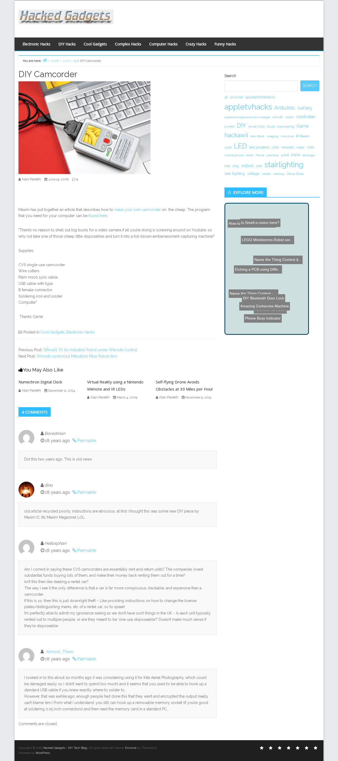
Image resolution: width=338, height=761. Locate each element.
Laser (228, 147)
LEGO (275, 147)
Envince (130, 748)
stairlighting (283, 164)
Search (230, 76)
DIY (241, 125)
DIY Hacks (67, 43)
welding (278, 173)
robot (247, 165)
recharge (308, 155)
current (229, 126)
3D (226, 97)
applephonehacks (260, 97)
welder (266, 173)
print (285, 155)
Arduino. (284, 108)
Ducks (271, 126)
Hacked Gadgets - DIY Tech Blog (65, 748)
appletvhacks (248, 106)
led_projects (259, 147)
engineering (286, 126)
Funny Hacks (225, 43)
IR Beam (303, 136)
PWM (295, 155)
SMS (259, 166)
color (289, 117)
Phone (260, 155)
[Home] (45, 60)
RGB (227, 166)
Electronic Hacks (36, 43)
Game (302, 126)
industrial (287, 136)
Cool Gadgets (95, 43)
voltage (253, 173)
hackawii (236, 135)
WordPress (42, 753)
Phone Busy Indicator (259, 318)
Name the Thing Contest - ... (252, 283)
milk (310, 147)
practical (273, 155)
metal (300, 147)
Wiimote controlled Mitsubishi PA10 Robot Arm (76, 356)
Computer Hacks (163, 43)
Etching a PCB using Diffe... (261, 273)
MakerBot (287, 147)
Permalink (86, 440)
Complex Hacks (128, 43)
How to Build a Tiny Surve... (252, 222)
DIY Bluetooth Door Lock (259, 306)
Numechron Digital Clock (40, 381)
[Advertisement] (220, 17)
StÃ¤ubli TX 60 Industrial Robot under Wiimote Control (90, 350)
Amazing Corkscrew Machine (276, 299)
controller (305, 116)
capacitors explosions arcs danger (247, 117)
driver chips (256, 126)
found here (97, 216)
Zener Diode (295, 173)
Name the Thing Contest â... (279, 226)
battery (305, 108)
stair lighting (234, 173)
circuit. (278, 117)
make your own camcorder (137, 210)
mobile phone (233, 155)
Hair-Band (257, 136)
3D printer (236, 97)
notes (249, 155)
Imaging (272, 136)
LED (240, 146)
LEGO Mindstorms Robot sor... (273, 211)
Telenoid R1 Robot (272, 312)
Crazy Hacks (196, 43)
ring (235, 166)
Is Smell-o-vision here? (256, 216)
